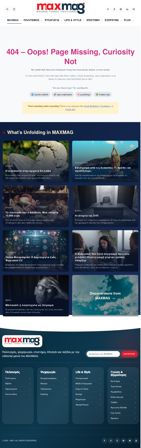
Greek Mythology (91, 106)
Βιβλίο (8, 383)
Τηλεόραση (45, 389)
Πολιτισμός (10, 378)
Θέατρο (43, 383)
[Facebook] (107, 9)
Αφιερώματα (11, 389)
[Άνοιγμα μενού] (14, 9)
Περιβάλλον (116, 392)
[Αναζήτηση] (7, 9)
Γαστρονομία (82, 378)
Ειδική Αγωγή (117, 397)
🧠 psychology (83, 94)
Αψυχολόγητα (82, 405)
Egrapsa (114, 418)
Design (79, 394)
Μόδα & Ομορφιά (84, 383)
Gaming (44, 394)
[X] (114, 9)
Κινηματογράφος (48, 378)
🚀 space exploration (63, 94)
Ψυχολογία (81, 399)
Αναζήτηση (129, 354)
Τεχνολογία (116, 386)
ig (123, 441)
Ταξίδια (114, 402)
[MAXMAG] (61, 8)
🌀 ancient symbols (39, 94)
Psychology (105, 106)
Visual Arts (70, 109)
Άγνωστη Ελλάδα (119, 407)
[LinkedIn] (127, 9)
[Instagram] (120, 9)
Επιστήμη (115, 381)
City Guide (116, 413)
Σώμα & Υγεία (82, 389)
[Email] (133, 9)
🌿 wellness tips (103, 94)
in (130, 441)
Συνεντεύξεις (11, 394)
